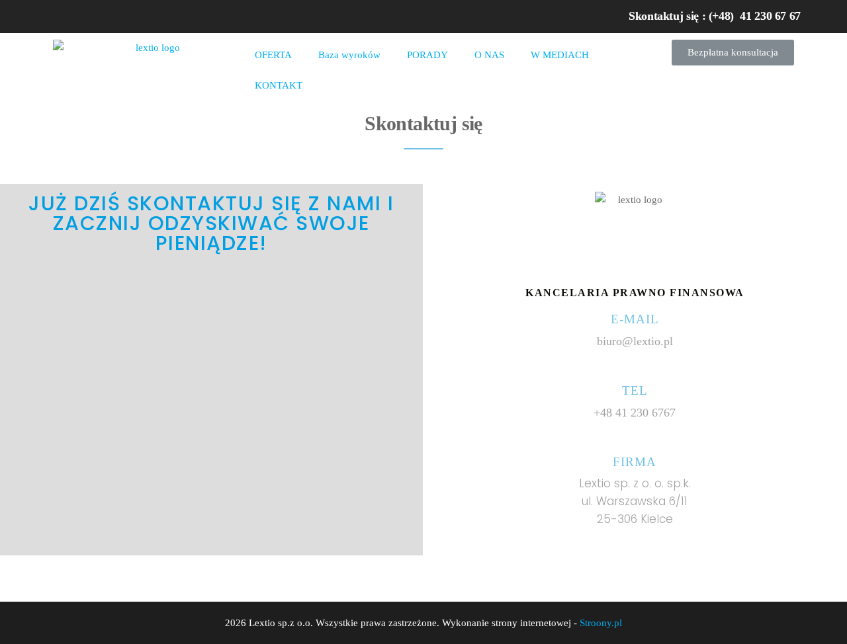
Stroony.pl (601, 623)
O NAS (489, 55)
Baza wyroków (349, 55)
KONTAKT (278, 85)
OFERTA (273, 55)
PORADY (427, 55)
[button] (733, 52)
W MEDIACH (560, 55)
